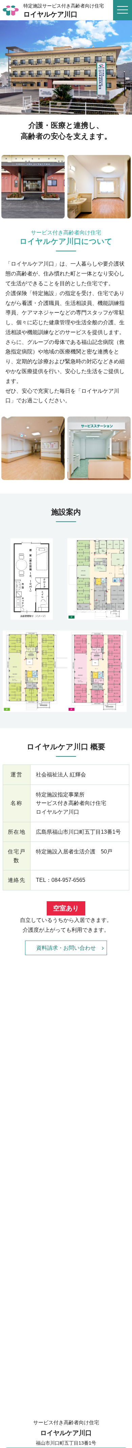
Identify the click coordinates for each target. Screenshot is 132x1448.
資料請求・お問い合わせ (66, 948)
